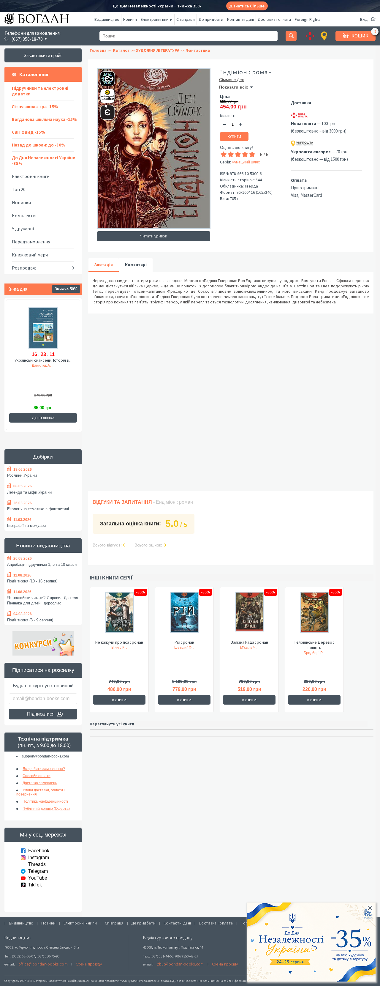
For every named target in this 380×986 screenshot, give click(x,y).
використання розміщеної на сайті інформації (215, 981)
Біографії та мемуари (26, 525)
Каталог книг (34, 74)
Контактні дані (240, 19)
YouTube (37, 878)
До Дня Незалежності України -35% (43, 160)
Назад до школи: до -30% (38, 145)
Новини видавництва (43, 545)
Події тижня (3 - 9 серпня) (30, 620)
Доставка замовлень (40, 783)
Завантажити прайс (43, 55)
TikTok (35, 884)
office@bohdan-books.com (43, 964)
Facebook (38, 850)
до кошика (43, 417)
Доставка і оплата (274, 19)
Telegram (38, 871)
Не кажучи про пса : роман (119, 642)
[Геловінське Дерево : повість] (314, 615)
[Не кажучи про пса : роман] (119, 615)
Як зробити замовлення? (44, 769)
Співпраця (185, 19)
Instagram (38, 857)
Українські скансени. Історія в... (43, 360)
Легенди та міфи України (29, 492)
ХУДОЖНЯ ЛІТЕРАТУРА (157, 50)
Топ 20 (19, 189)
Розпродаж (24, 268)
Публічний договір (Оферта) (46, 809)
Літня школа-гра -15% (35, 106)
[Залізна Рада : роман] (249, 615)
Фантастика (198, 50)
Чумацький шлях (246, 162)
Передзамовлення (31, 242)
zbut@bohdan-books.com (180, 964)
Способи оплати (36, 776)
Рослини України (22, 475)
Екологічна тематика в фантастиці (38, 509)
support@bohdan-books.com (45, 756)
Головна (98, 50)
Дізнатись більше (247, 6)
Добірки (43, 456)
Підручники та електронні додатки (40, 91)
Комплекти (24, 215)
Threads (37, 864)
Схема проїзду (89, 964)
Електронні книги (156, 19)
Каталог (121, 50)
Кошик (360, 36)
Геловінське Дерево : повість (314, 645)
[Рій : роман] (184, 615)
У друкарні (23, 228)
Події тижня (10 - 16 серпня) (32, 581)
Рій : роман (184, 642)
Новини (130, 19)
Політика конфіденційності (45, 801)
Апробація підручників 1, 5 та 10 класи (42, 564)
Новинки (21, 202)
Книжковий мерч (30, 255)
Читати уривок (153, 236)
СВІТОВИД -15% (28, 132)
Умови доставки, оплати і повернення (40, 792)
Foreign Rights (308, 19)
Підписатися (41, 713)
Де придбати (211, 19)
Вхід (364, 19)
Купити (234, 136)
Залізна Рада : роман (249, 642)
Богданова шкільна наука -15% (44, 119)
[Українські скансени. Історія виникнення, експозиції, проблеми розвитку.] (43, 328)
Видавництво (106, 19)
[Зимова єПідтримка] (104, 76)
